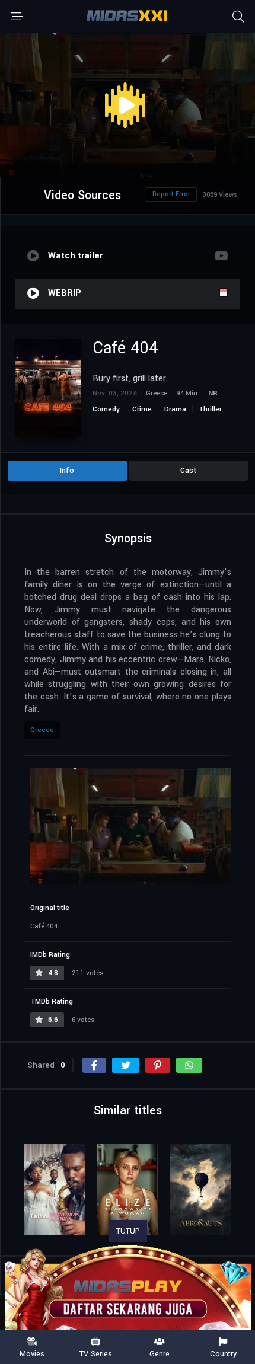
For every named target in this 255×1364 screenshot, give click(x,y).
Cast (188, 470)
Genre (159, 1353)
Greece (42, 730)
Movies (32, 1353)
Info (67, 470)
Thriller (210, 409)
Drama (175, 409)
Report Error (171, 194)
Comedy (106, 409)
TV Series (95, 1353)
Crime (142, 409)
